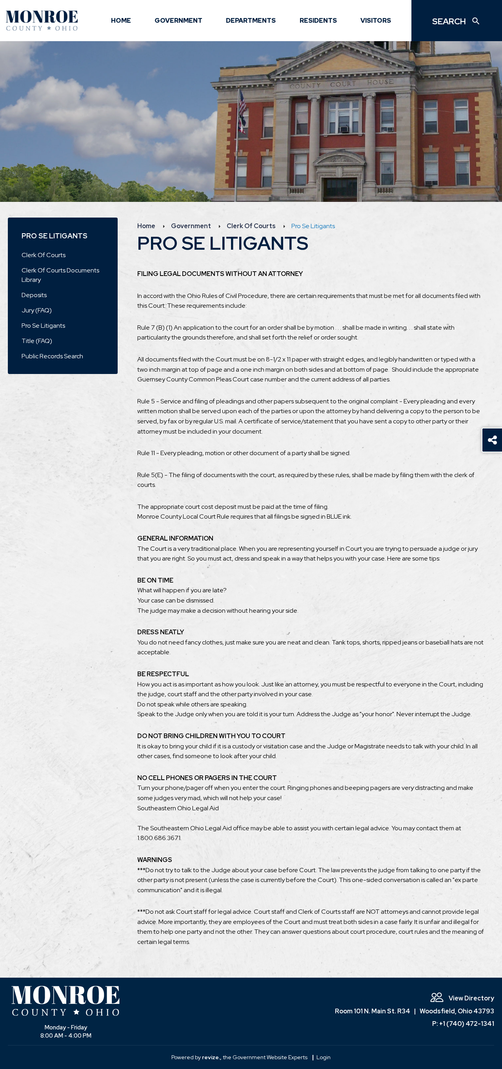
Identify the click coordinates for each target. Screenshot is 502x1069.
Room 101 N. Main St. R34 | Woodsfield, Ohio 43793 (414, 1011)
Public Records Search (52, 356)
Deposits (34, 295)
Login (323, 1057)
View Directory (470, 998)
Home (121, 20)
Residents (318, 20)
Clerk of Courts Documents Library (60, 275)
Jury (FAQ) (37, 310)
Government (178, 20)
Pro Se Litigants (43, 325)
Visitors (375, 20)
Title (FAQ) (37, 341)
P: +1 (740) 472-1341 (463, 1024)
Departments (251, 20)
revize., (212, 1057)
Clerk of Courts (43, 255)
